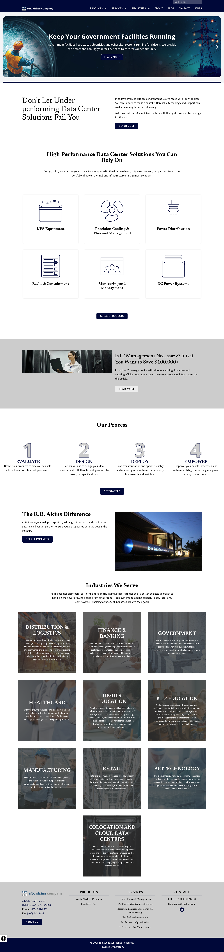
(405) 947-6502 (39, 909)
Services (117, 8)
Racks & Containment (50, 284)
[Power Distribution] (173, 211)
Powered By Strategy (112, 947)
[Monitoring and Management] (112, 266)
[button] (7, 47)
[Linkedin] (182, 909)
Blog (171, 8)
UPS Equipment (50, 229)
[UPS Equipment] (50, 211)
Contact (184, 8)
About (159, 8)
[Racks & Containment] (50, 266)
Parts (198, 8)
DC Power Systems (173, 284)
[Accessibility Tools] (3, 938)
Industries (139, 8)
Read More (127, 389)
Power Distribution (173, 229)
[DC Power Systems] (173, 266)
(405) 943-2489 (35, 913)
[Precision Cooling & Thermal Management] (112, 211)
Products (96, 8)
